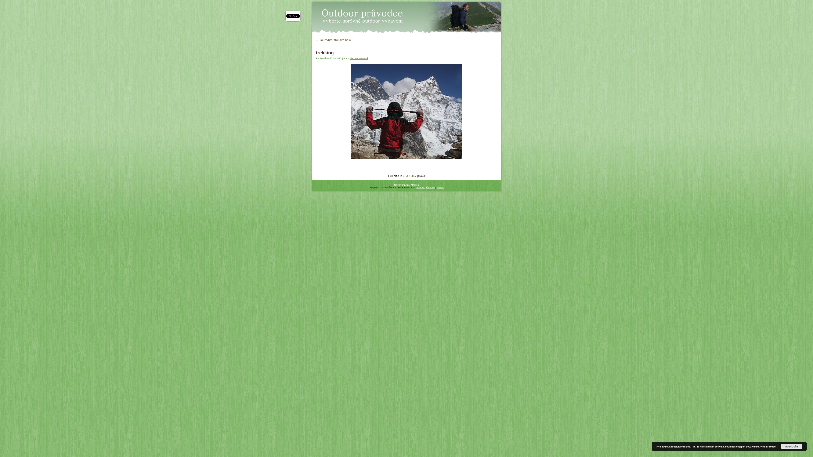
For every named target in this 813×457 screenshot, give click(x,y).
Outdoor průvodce (425, 187)
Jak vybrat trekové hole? (334, 39)
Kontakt (440, 187)
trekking (325, 52)
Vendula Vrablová (359, 58)
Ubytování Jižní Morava (406, 185)
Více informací (768, 446)
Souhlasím (791, 446)
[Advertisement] (365, 167)
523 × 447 (409, 176)
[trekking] (406, 159)
